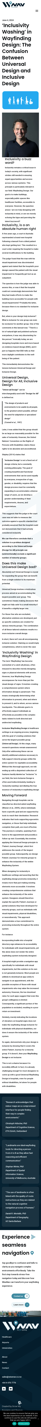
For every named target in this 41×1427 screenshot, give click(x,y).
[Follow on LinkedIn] (4, 1389)
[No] (38, 1419)
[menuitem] (20, 1338)
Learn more (18, 1305)
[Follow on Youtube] (11, 1389)
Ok (14, 1424)
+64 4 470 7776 (9, 1382)
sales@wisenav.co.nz (12, 1377)
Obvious (19, 1410)
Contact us (18, 1296)
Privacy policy (24, 1424)
